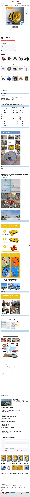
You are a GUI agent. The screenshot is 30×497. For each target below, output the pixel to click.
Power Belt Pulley (14, 487)
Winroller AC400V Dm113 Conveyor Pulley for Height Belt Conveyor (20, 72)
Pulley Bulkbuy (3, 489)
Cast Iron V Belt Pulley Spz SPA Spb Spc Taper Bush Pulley (26, 82)
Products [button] (7, 3)
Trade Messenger (12, 492)
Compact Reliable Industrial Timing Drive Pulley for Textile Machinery (15, 72)
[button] (1, 1)
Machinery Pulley (3, 487)
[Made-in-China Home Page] (15, 1)
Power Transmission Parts (15, 5)
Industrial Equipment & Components (7, 5)
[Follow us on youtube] (27, 492)
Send (6, 450)
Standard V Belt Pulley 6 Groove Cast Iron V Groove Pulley (3, 72)
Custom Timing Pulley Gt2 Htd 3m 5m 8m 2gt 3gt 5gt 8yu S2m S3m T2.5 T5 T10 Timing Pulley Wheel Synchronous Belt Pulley (3, 82)
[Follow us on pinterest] (28, 492)
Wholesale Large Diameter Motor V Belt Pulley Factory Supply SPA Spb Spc (14, 82)
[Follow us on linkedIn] (21, 493)
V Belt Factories (3, 485)
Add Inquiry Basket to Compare (15, 29)
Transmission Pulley (21, 5)
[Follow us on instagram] (26, 492)
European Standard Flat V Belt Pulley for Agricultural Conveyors (14, 62)
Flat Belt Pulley (9, 482)
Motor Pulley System (3, 482)
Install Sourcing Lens (4, 493)
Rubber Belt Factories (22, 485)
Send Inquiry (7, 40)
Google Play (7, 492)
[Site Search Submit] (19, 3)
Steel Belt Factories (8, 485)
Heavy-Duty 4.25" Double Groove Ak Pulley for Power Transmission (9, 72)
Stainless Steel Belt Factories (15, 485)
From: (4, 440)
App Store (2, 492)
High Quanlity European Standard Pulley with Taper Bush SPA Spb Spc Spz (20, 62)
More (1, 490)
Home (1, 5)
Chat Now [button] (23, 40)
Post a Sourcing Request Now (21, 450)
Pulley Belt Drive (23, 487)
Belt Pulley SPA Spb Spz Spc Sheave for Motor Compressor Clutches (9, 62)
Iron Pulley (18, 487)
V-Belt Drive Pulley (14, 482)
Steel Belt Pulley (8, 487)
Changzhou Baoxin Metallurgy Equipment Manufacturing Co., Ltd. (9, 34)
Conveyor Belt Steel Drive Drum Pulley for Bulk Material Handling (3, 62)
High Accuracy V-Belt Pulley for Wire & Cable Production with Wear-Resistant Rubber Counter (26, 72)
